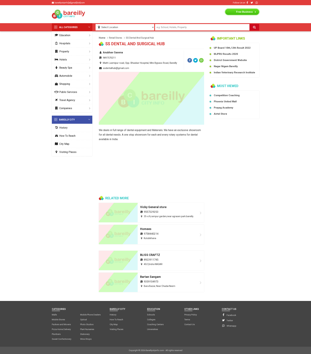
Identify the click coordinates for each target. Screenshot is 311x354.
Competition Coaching (227, 95)
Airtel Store (220, 113)
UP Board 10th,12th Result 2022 (232, 47)
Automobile (65, 75)
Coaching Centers (155, 324)
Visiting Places (67, 152)
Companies (65, 108)
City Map (64, 143)
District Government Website (230, 60)
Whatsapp (231, 326)
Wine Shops (86, 339)
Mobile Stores (58, 319)
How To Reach (67, 135)
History (63, 127)
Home (102, 37)
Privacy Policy (190, 314)
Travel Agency (67, 100)
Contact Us (189, 324)
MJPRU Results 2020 (226, 54)
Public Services (68, 92)
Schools (151, 314)
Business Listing (244, 12)
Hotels (63, 59)
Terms (187, 319)
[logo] (69, 14)
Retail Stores (115, 37)
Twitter (230, 320)
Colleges (151, 319)
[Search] (254, 27)
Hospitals (64, 43)
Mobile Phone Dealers (90, 314)
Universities (152, 329)
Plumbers (56, 334)
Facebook (231, 315)
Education (64, 35)
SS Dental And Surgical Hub (140, 37)
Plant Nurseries (87, 329)
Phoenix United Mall (225, 101)
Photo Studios (86, 324)
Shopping (64, 83)
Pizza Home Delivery (61, 329)
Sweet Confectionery (61, 339)
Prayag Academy (223, 107)
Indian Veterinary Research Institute (234, 72)
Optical (83, 319)
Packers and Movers (61, 324)
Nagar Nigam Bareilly (226, 66)
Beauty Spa (65, 67)
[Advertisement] (155, 14)
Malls (54, 314)
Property (64, 51)
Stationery (85, 334)
